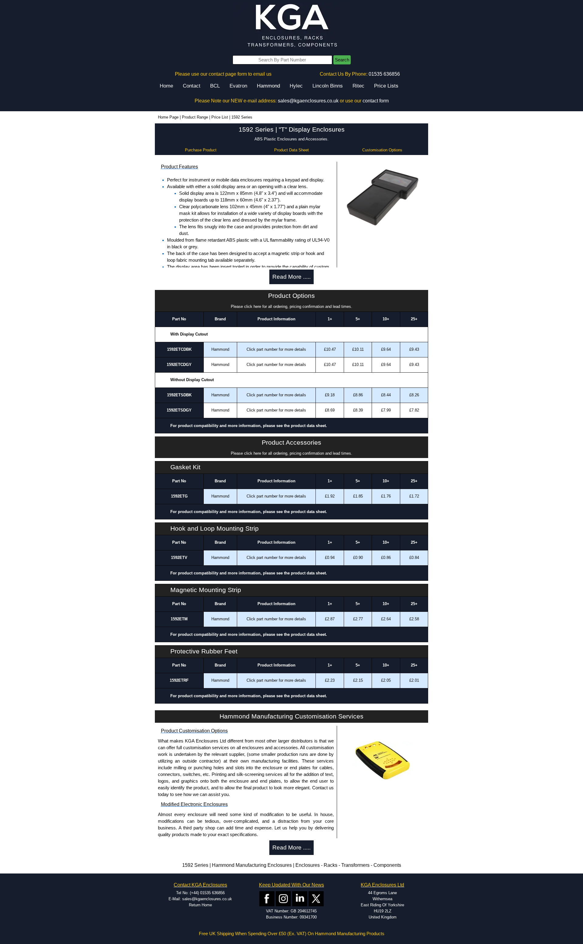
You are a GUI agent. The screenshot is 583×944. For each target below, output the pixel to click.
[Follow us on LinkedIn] (299, 898)
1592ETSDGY (179, 410)
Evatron (238, 86)
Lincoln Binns (327, 86)
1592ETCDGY (179, 364)
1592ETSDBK (179, 395)
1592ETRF (179, 680)
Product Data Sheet (291, 150)
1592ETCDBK (179, 349)
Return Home (200, 905)
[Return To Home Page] (291, 26)
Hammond (268, 86)
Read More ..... (291, 277)
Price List (219, 117)
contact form (376, 100)
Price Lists (386, 86)
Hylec (296, 86)
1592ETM (179, 619)
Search (342, 59)
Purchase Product (200, 150)
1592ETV (179, 557)
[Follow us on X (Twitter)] (316, 898)
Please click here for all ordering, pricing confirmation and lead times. (291, 306)
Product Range (195, 117)
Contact (191, 86)
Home (166, 86)
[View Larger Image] (383, 196)
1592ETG (179, 496)
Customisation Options (382, 150)
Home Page (168, 117)
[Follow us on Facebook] (266, 898)
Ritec (358, 86)
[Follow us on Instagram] (283, 898)
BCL (215, 86)
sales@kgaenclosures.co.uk (308, 100)
